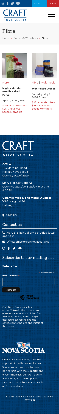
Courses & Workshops (26, 38)
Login (53, 3)
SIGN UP (39, 3)
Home (5, 38)
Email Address (11, 275)
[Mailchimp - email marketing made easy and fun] (29, 299)
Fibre (45, 38)
